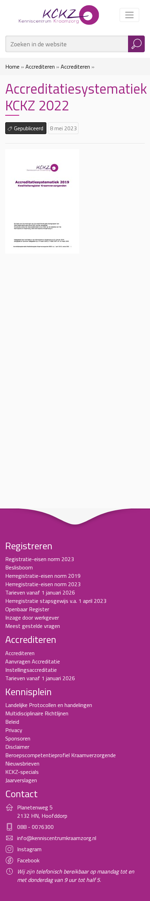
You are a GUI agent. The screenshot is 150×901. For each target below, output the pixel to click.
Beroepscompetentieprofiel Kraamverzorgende (60, 755)
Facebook (28, 860)
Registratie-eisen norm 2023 (39, 559)
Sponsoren (17, 738)
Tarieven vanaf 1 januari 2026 (40, 592)
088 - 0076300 (35, 827)
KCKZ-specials (22, 772)
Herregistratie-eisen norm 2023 (43, 584)
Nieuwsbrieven (22, 763)
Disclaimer (17, 747)
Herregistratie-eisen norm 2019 (43, 576)
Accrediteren (40, 66)
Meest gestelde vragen (32, 626)
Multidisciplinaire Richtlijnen (36, 713)
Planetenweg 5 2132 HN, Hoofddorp (42, 811)
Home (12, 66)
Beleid (12, 721)
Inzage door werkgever (32, 617)
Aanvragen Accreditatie (32, 661)
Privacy (13, 730)
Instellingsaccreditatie (31, 670)
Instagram (29, 849)
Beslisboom (19, 567)
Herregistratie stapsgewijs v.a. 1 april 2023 (55, 601)
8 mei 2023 (63, 128)
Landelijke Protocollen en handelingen (48, 705)
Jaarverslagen (21, 780)
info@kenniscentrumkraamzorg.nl (56, 838)
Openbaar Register (27, 609)
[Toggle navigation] (129, 15)
